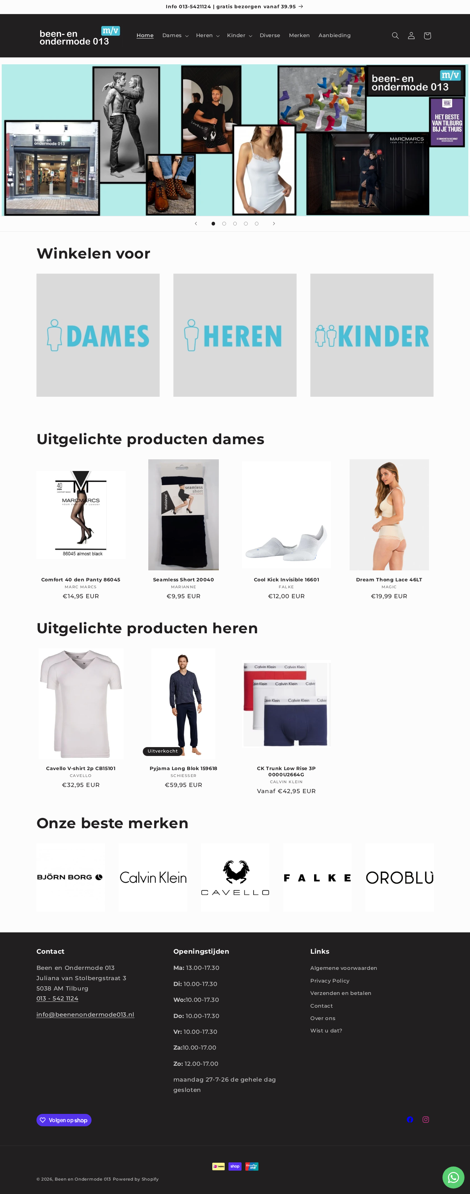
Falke (313, 921)
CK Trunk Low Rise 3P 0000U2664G (286, 771)
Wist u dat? (326, 1031)
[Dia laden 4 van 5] (246, 223)
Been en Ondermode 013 (83, 1179)
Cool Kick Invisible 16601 (286, 579)
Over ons (322, 1018)
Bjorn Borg (66, 921)
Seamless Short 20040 (183, 579)
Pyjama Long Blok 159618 (183, 768)
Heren (231, 407)
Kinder (368, 407)
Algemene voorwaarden (343, 968)
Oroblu (395, 921)
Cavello (230, 921)
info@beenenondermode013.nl (85, 1014)
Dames (93, 407)
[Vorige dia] (196, 223)
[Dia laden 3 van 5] (235, 223)
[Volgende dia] (273, 223)
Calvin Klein (148, 921)
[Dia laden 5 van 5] (256, 223)
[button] (175, 35)
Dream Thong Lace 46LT (389, 579)
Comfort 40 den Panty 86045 (80, 579)
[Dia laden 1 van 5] (213, 223)
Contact (321, 1006)
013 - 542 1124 (57, 998)
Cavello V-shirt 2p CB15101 (80, 768)
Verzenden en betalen (341, 993)
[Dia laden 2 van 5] (224, 223)
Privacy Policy (330, 981)
